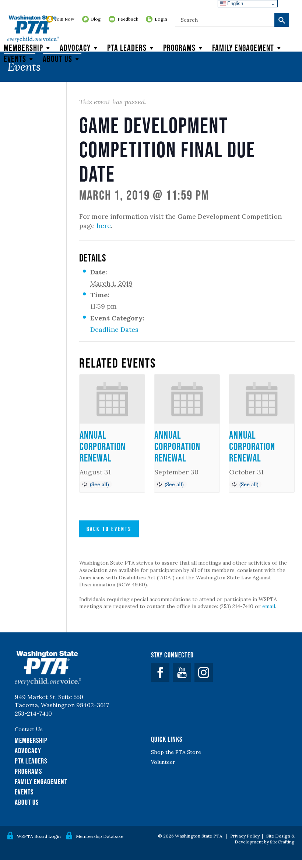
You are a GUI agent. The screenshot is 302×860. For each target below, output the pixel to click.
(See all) (99, 484)
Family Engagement (243, 48)
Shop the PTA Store (176, 752)
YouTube (182, 672)
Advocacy (75, 48)
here (103, 225)
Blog (96, 19)
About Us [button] (57, 59)
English (234, 3)
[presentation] (112, 399)
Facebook (160, 672)
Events (15, 59)
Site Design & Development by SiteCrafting (265, 839)
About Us (27, 802)
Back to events (109, 529)
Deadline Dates (114, 329)
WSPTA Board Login (39, 836)
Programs (179, 48)
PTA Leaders (127, 48)
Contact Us (29, 729)
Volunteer (163, 762)
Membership (23, 48)
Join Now (64, 19)
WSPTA (33, 29)
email (268, 606)
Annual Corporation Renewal (103, 446)
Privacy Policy (245, 836)
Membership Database (99, 836)
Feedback (127, 19)
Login (161, 19)
